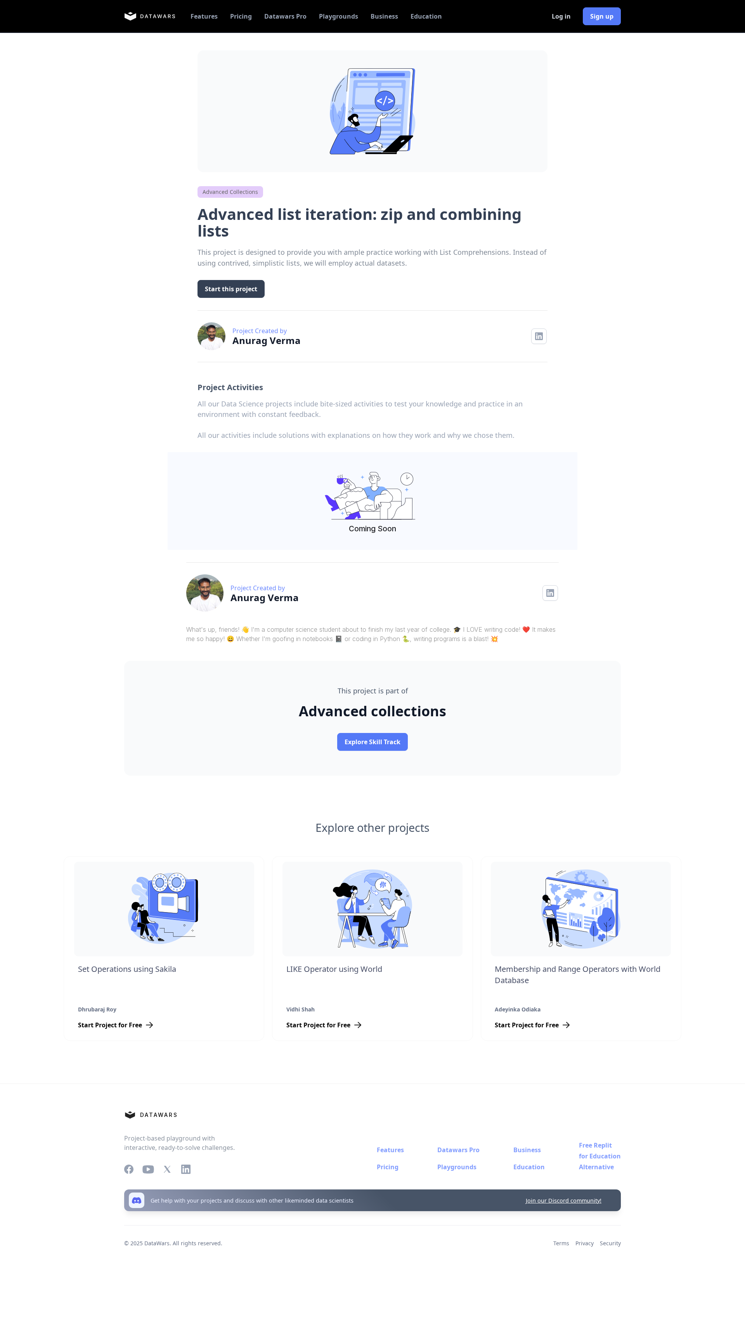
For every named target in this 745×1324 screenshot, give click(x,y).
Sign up (601, 16)
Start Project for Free (110, 1025)
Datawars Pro (285, 16)
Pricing (241, 16)
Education (426, 16)
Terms (561, 1243)
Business (384, 16)
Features (204, 16)
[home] (149, 16)
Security (610, 1243)
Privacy (584, 1243)
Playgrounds (338, 16)
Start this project (231, 289)
